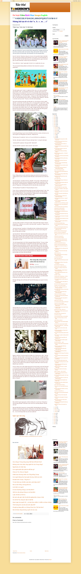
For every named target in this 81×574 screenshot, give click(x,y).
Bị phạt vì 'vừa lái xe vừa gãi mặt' (60, 232)
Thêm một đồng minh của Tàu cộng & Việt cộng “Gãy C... (60, 255)
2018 (55, 413)
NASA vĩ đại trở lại (57, 253)
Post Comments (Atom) (21, 552)
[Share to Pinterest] (31, 513)
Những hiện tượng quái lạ (58, 236)
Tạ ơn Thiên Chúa (57, 178)
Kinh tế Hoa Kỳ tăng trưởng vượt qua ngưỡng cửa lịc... (60, 241)
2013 (55, 420)
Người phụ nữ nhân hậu (58, 300)
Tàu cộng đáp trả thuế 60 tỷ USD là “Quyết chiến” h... (60, 351)
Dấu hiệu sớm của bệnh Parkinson (60, 266)
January (56, 411)
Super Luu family (56, 95)
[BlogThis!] (28, 513)
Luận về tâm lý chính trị (58, 320)
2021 (55, 123)
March (56, 408)
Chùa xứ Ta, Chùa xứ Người (59, 303)
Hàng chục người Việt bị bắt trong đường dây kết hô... (60, 346)
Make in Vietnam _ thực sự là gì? (60, 371)
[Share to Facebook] (30, 513)
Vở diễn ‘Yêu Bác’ (57, 274)
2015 (55, 417)
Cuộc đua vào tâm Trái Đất (59, 237)
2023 (55, 120)
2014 (55, 419)
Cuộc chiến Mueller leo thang (59, 384)
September (57, 131)
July (55, 134)
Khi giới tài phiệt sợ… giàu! (59, 342)
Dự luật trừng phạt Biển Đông (59, 223)
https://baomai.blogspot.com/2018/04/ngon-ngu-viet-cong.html (30, 436)
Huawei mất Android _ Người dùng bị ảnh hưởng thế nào (60, 270)
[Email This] (26, 513)
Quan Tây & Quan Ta (58, 258)
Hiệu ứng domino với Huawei (59, 209)
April (55, 407)
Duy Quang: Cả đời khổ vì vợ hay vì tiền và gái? (63, 57)
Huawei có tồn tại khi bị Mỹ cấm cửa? (60, 244)
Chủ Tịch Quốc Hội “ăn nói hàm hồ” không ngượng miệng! (60, 168)
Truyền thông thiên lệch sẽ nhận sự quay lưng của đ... (60, 144)
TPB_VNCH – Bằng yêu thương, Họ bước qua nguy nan (60, 287)
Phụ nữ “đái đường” (62, 99)
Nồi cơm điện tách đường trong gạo (60, 230)
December (56, 127)
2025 (55, 117)
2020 (55, 124)
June (55, 136)
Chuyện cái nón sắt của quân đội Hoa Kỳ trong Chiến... (60, 221)
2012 (55, 422)
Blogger (50, 559)
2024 (55, 118)
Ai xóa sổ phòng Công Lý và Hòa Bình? (61, 316)
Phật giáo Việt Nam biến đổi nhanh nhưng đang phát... (60, 292)
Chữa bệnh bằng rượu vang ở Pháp (60, 187)
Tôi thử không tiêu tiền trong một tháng (61, 206)
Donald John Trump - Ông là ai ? (60, 309)
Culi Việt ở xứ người (57, 314)
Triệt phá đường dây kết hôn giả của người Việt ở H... (60, 365)
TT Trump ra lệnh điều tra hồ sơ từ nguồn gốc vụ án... (60, 229)
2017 (55, 414)
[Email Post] (25, 513)
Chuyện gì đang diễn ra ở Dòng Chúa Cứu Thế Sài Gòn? (60, 331)
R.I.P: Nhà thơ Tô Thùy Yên (59, 264)
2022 (55, 121)
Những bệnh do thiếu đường (59, 208)
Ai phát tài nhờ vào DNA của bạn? (60, 277)
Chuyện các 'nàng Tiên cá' (58, 390)
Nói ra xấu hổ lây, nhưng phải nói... (60, 313)
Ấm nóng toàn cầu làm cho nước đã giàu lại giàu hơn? (60, 149)
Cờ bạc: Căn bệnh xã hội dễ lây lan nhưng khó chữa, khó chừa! (63, 41)
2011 (55, 423)
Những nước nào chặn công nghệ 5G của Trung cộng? (60, 298)
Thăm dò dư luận (62, 472)
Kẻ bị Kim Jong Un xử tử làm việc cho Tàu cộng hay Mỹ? (60, 142)
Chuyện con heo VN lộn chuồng (59, 285)
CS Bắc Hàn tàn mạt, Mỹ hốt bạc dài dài (61, 202)
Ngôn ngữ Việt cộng (19, 416)
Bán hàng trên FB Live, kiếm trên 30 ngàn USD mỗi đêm (60, 196)
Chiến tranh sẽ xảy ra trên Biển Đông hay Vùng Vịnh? (60, 163)
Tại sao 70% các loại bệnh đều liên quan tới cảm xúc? (60, 185)
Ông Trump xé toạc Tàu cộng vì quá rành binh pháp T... (60, 400)
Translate (61, 31)
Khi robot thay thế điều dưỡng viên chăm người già (60, 349)
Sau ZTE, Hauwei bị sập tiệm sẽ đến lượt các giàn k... (60, 201)
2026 (55, 115)
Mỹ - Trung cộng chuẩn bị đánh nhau (60, 360)
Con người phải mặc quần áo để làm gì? (61, 301)
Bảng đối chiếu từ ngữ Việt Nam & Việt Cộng (63, 88)
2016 (55, 416)
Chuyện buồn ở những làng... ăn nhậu (61, 276)
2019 (55, 126)
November (56, 128)
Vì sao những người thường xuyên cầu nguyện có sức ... (61, 183)
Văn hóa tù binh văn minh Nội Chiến (60, 239)
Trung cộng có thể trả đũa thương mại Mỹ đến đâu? (63, 81)
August (56, 133)
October (56, 130)
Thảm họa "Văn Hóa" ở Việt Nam (60, 294)
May (55, 137)
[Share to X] (29, 513)
